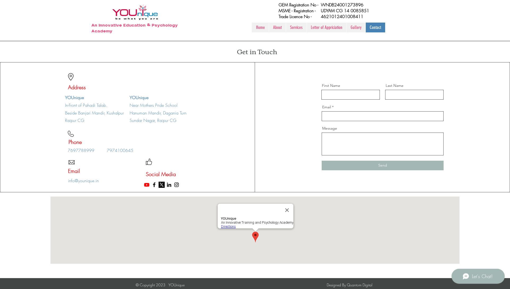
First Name (331, 85)
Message (329, 128)
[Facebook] (154, 185)
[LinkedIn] (169, 185)
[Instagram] (176, 185)
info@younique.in (83, 181)
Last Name (394, 85)
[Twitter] (162, 185)
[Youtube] (147, 185)
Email (326, 107)
